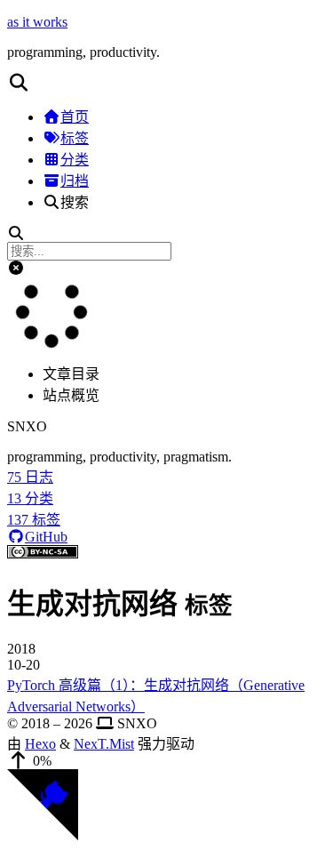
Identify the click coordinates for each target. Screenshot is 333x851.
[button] (166, 83)
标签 (74, 138)
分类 (74, 159)
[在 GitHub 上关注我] (42, 835)
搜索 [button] (74, 202)
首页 (74, 116)
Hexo (40, 743)
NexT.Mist (104, 743)
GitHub (46, 536)
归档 (74, 181)
